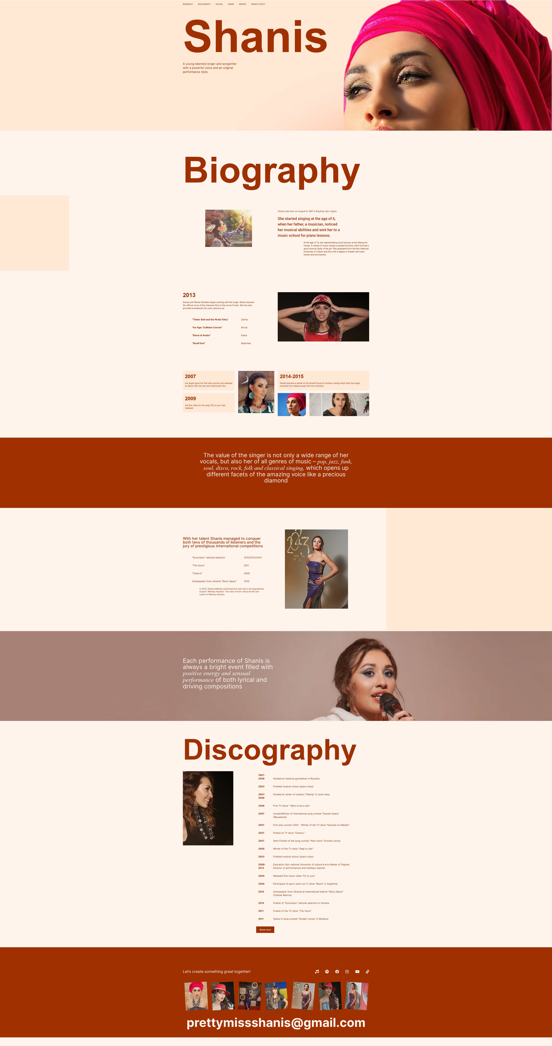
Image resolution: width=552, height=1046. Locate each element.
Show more (265, 929)
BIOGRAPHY (188, 4)
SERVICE (242, 4)
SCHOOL (219, 4)
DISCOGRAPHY (204, 4)
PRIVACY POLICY (258, 4)
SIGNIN (231, 4)
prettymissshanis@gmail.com (276, 1022)
